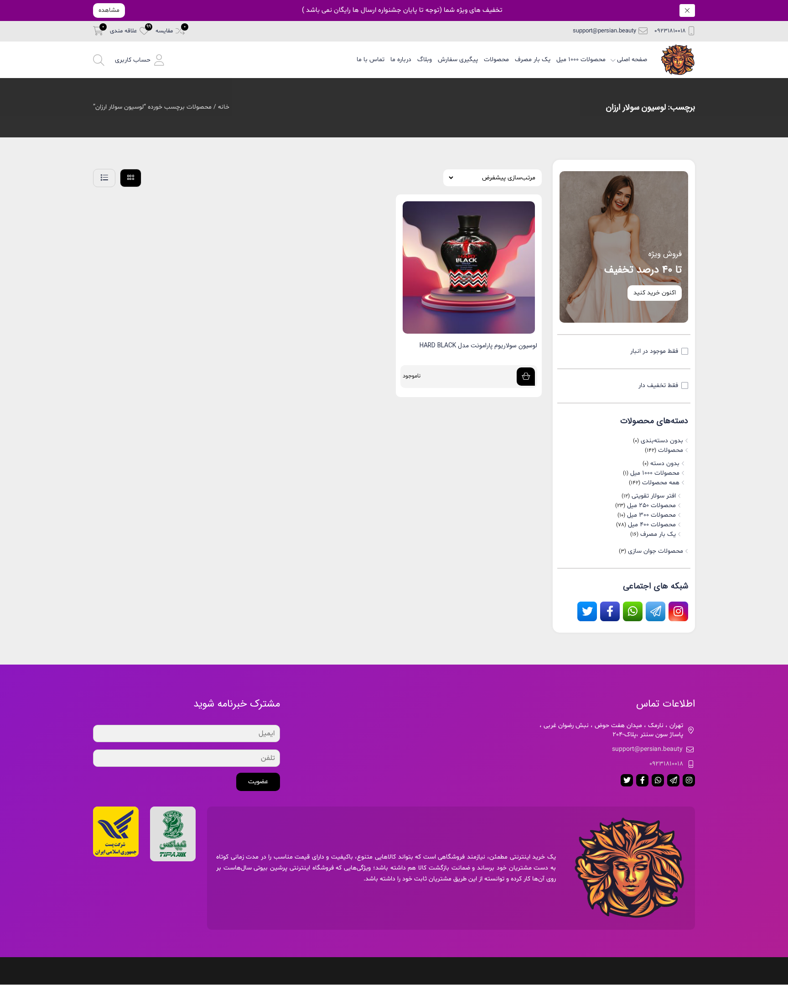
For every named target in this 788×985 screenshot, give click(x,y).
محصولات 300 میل (651, 515)
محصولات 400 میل (652, 524)
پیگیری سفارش (458, 59)
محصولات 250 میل (651, 505)
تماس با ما (370, 59)
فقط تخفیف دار (658, 385)
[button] (139, 59)
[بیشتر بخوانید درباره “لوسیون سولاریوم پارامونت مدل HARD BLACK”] (526, 376)
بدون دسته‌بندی (662, 440)
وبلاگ (424, 59)
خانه (223, 107)
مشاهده (108, 10)
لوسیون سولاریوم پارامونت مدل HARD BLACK (478, 346)
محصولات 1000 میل (581, 59)
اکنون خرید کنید (654, 292)
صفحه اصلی (632, 59)
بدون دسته (664, 463)
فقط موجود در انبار (654, 351)
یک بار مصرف (532, 59)
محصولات (496, 59)
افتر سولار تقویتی (654, 496)
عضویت (258, 781)
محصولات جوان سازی (655, 551)
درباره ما (400, 59)
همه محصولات (660, 482)
